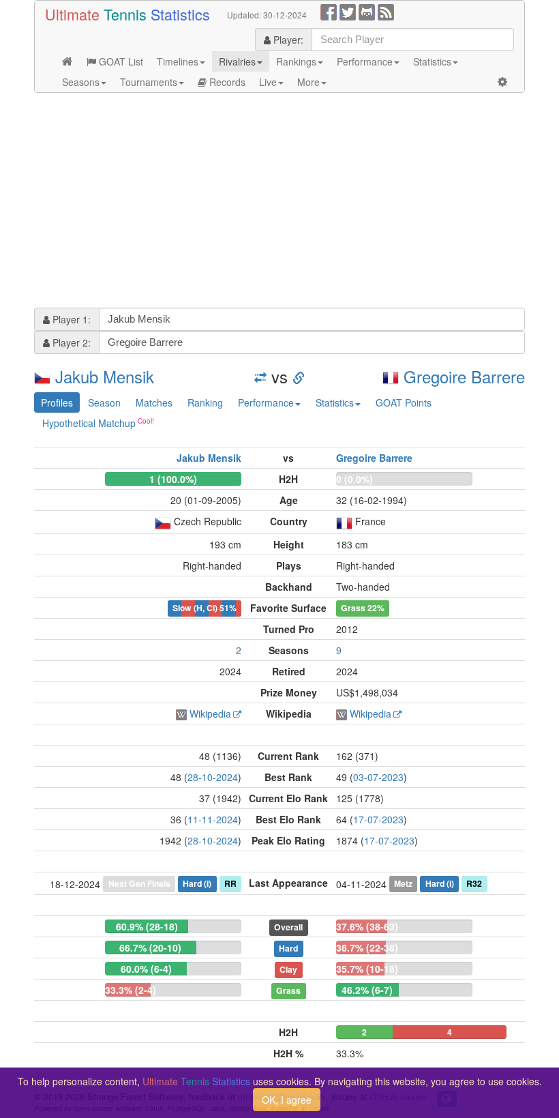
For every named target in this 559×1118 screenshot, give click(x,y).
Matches (154, 402)
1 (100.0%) (173, 479)
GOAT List (119, 61)
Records (226, 82)
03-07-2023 (378, 777)
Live (268, 82)
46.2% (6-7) (367, 990)
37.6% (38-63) (367, 926)
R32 (474, 883)
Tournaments (148, 82)
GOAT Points (404, 402)
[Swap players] (260, 376)
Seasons (81, 82)
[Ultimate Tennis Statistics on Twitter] (347, 11)
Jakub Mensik (104, 376)
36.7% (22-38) (367, 947)
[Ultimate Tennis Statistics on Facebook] (328, 11)
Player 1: (70, 319)
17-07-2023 (378, 819)
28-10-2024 (212, 777)
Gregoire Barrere (464, 376)
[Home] (67, 61)
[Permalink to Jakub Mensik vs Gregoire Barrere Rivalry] (298, 376)
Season (104, 402)
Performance (365, 61)
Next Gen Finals (139, 883)
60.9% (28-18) (147, 926)
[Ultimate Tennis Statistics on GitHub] (367, 11)
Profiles (57, 402)
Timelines (177, 61)
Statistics (432, 61)
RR (230, 883)
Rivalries (237, 61)
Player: (287, 39)
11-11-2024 (212, 819)
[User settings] (502, 82)
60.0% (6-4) (146, 968)
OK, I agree (287, 1099)
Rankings (296, 61)
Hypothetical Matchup (89, 423)
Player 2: (70, 342)
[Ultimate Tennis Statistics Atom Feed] (386, 11)
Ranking (205, 402)
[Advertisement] (279, 201)
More (308, 82)
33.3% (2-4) (130, 990)
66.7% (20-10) (150, 947)
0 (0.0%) (354, 479)
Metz (403, 883)
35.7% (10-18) (367, 968)
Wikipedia (210, 713)
